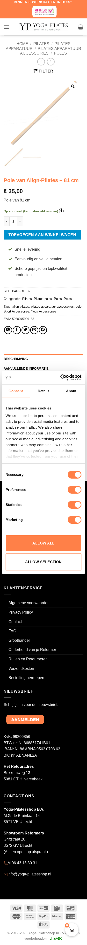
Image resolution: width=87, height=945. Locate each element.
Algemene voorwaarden (29, 603)
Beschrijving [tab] (16, 359)
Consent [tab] (15, 391)
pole (78, 306)
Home (22, 44)
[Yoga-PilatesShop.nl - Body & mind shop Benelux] (43, 27)
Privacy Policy (20, 612)
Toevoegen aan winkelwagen (42, 235)
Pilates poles (43, 299)
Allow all (43, 543)
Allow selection (43, 562)
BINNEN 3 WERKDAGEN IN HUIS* (43, 2)
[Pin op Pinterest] (43, 330)
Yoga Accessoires (43, 311)
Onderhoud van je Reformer (32, 650)
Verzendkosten (21, 668)
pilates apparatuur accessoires (52, 306)
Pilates (41, 44)
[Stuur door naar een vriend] (34, 330)
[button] (6, 27)
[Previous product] (50, 61)
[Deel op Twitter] (25, 330)
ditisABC (56, 938)
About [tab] (71, 391)
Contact (15, 622)
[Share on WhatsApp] (8, 330)
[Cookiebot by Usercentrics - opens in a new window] (61, 377)
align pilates (20, 306)
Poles (60, 53)
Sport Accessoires (16, 311)
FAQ (12, 631)
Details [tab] (44, 391)
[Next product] (41, 61)
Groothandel (19, 640)
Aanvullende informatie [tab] (26, 368)
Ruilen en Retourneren (28, 659)
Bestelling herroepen (26, 678)
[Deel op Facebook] (17, 330)
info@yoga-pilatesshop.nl (29, 874)
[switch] (74, 490)
